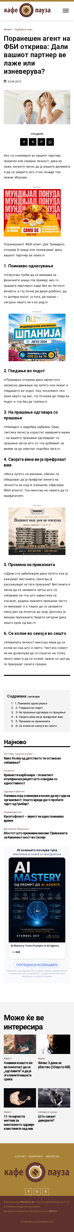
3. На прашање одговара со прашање (40, 712)
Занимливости (12, 812)
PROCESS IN (27, 1202)
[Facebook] (24, 142)
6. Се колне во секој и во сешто (36, 725)
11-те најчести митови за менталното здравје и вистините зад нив (19, 1122)
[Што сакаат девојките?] (54, 1098)
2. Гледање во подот (29, 707)
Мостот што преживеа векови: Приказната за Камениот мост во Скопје (35, 835)
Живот (8, 29)
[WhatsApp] (50, 142)
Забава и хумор (47, 1112)
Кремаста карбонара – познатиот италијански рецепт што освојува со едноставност (30, 779)
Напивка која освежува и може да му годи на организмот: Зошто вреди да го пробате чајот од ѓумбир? (37, 800)
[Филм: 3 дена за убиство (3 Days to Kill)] (54, 1044)
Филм (41, 1058)
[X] (32, 142)
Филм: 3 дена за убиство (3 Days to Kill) (54, 1065)
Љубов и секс (24, 29)
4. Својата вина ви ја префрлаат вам (39, 716)
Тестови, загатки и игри (18, 753)
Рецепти (9, 770)
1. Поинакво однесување (31, 703)
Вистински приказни (16, 829)
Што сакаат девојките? (47, 1118)
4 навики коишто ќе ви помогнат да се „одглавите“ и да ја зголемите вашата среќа (18, 1071)
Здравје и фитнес (14, 791)
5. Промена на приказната (33, 721)
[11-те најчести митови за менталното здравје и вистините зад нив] (20, 1098)
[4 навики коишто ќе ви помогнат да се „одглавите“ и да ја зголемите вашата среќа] (20, 1044)
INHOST (53, 1211)
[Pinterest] (41, 142)
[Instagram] (37, 1191)
